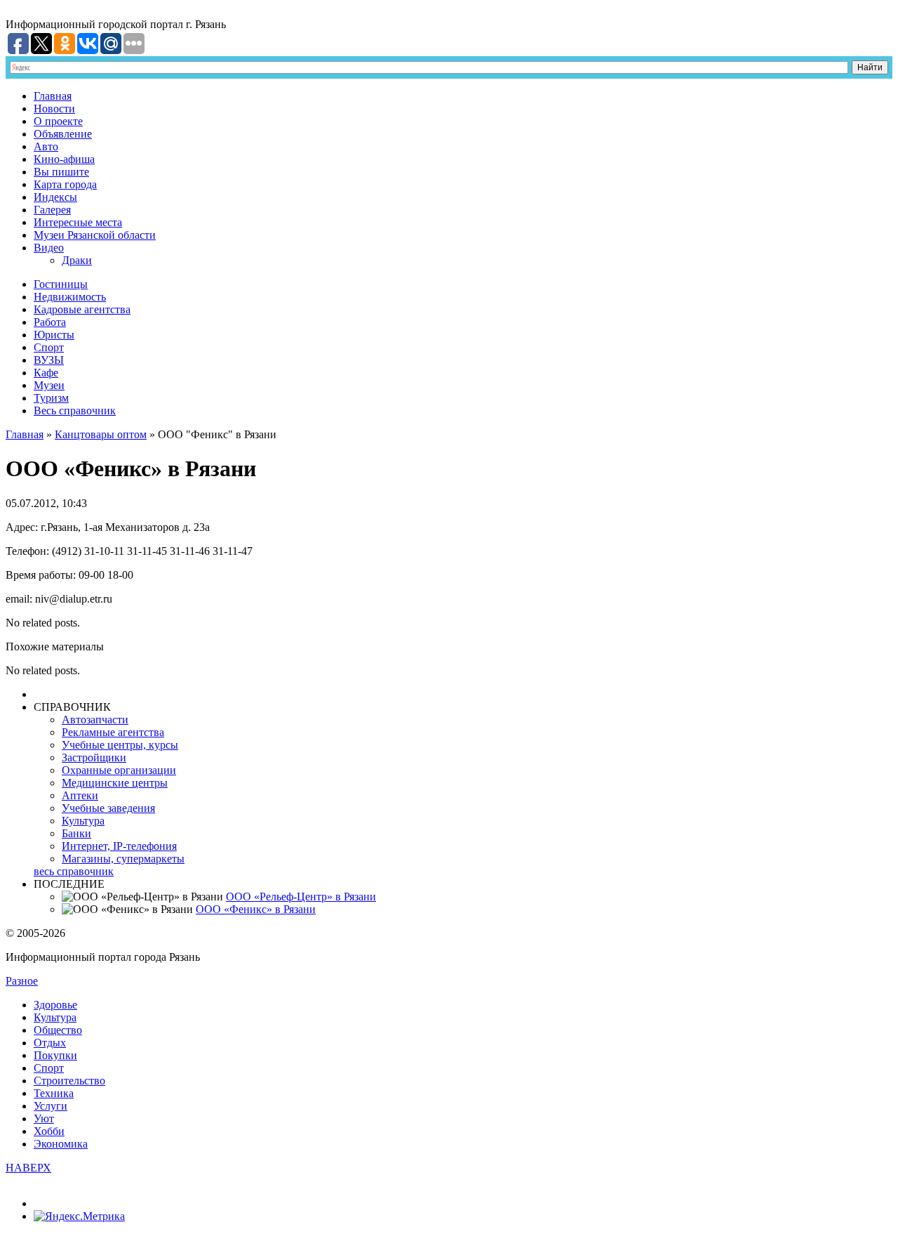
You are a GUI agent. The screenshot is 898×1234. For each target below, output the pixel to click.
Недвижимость (70, 297)
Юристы (54, 335)
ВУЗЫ (49, 360)
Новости (54, 108)
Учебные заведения (108, 808)
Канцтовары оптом (101, 434)
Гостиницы (61, 284)
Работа (50, 322)
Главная (53, 96)
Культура (83, 821)
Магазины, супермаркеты (123, 859)
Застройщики (94, 757)
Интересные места (78, 222)
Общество (58, 1030)
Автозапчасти (95, 720)
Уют (44, 1118)
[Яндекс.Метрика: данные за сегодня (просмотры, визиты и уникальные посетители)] (79, 1216)
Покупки (55, 1055)
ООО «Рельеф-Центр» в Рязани (301, 896)
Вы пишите (61, 172)
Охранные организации (119, 770)
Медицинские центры (115, 783)
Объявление (63, 134)
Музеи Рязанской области (95, 235)
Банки (76, 833)
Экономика (61, 1144)
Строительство (69, 1081)
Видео (49, 248)
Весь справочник (75, 410)
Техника (54, 1093)
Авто (46, 146)
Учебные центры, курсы (120, 745)
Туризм (51, 398)
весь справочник (74, 871)
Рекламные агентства (113, 732)
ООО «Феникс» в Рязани (256, 909)
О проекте (58, 121)
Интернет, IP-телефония (119, 846)
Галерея (52, 210)
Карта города (65, 184)
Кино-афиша (64, 159)
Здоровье (55, 1005)
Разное (22, 981)
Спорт (49, 347)
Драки (77, 260)
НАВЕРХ (28, 1168)
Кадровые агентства (82, 309)
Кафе (46, 373)
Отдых (50, 1043)
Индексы (55, 197)
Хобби (49, 1131)
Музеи (49, 385)
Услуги (50, 1106)
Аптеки (80, 795)
